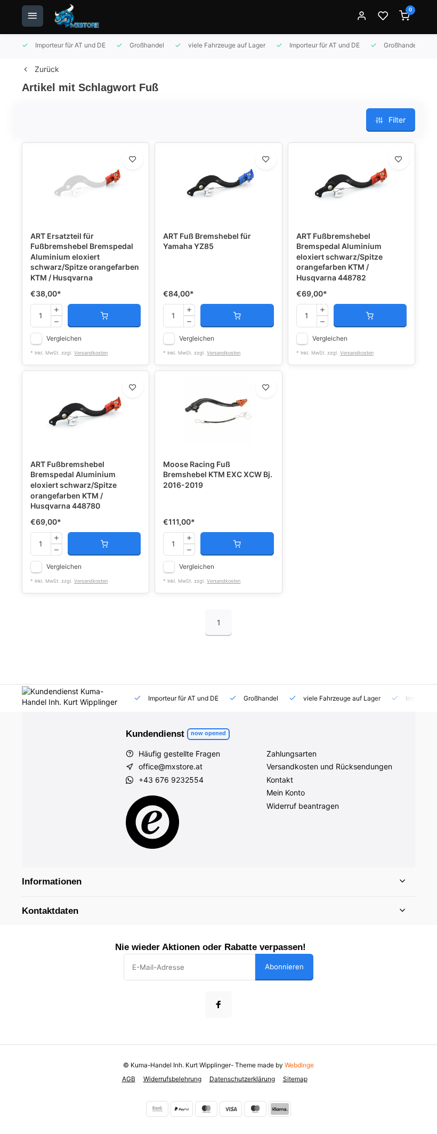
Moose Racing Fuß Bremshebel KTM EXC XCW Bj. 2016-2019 (217, 474)
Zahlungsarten (291, 753)
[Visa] (231, 1109)
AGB (128, 1079)
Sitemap (295, 1079)
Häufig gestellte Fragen (179, 753)
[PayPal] (182, 1109)
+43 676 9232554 (171, 779)
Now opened (208, 733)
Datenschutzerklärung (242, 1079)
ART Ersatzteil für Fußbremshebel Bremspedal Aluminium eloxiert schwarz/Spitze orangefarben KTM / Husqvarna (84, 256)
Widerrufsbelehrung (172, 1079)
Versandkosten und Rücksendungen (329, 766)
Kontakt (279, 779)
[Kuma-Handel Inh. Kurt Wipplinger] (77, 16)
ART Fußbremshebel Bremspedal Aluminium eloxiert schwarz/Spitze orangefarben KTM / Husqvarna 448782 (339, 256)
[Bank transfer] (157, 1109)
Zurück (47, 69)
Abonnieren (284, 966)
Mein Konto (285, 792)
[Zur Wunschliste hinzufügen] (132, 159)
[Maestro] (255, 1109)
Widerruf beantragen (302, 805)
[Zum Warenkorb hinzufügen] (104, 315)
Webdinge (299, 1065)
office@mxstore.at (171, 766)
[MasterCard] (206, 1109)
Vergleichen (64, 338)
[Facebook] (218, 1004)
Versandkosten (91, 353)
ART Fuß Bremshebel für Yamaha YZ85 (207, 241)
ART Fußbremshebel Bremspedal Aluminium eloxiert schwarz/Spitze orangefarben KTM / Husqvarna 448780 (73, 485)
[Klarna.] (280, 1109)
